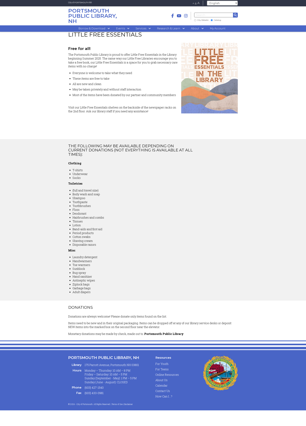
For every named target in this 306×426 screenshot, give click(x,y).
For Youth (161, 364)
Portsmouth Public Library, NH (103, 357)
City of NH (80, 2)
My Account (218, 28)
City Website (202, 20)
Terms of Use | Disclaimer (122, 404)
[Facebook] (172, 15)
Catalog (217, 20)
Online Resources (167, 375)
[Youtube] (179, 15)
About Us (161, 380)
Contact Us (162, 391)
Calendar (161, 385)
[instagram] (186, 15)
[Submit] (235, 15)
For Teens (162, 369)
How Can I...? (163, 396)
